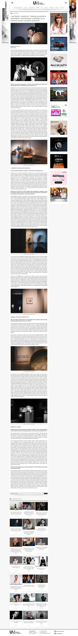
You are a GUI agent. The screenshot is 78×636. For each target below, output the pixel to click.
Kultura (57, 7)
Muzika (37, 7)
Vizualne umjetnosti (18, 7)
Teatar (25, 7)
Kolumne (51, 7)
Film (41, 7)
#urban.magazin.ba (60, 631)
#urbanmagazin (59, 633)
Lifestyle (62, 7)
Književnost (31, 7)
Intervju (46, 7)
